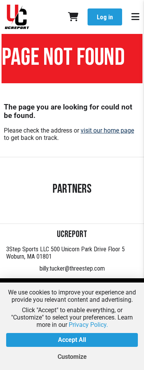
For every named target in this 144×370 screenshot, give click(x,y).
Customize (72, 356)
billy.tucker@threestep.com (72, 268)
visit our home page (107, 130)
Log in (105, 17)
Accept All (72, 339)
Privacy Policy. (88, 324)
